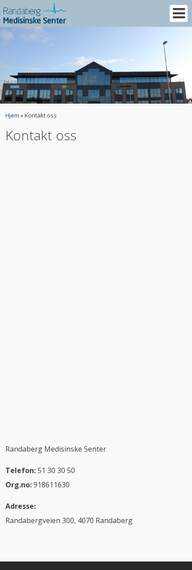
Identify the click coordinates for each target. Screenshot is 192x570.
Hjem (12, 115)
